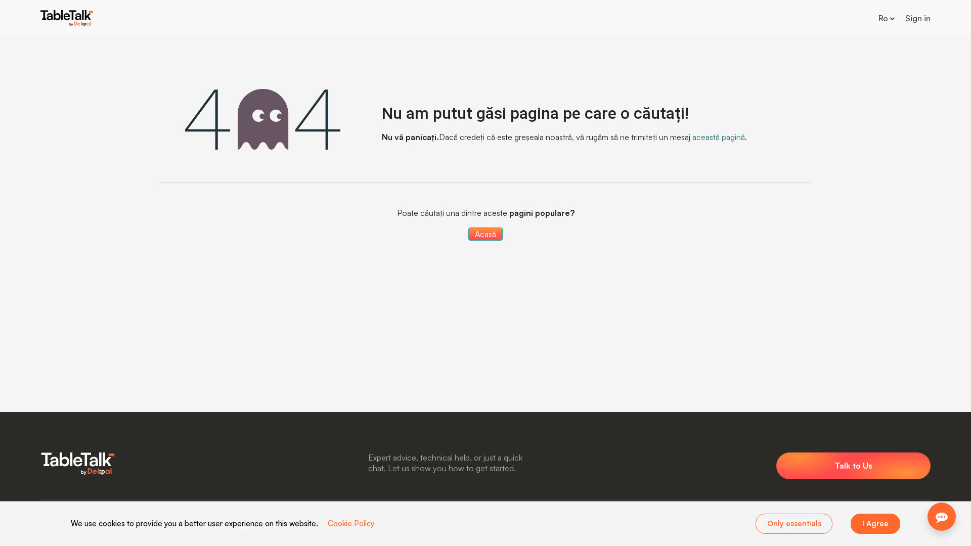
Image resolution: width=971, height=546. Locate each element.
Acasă (485, 234)
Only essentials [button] (794, 523)
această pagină (718, 137)
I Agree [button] (875, 523)
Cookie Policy (351, 523)
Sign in (918, 18)
